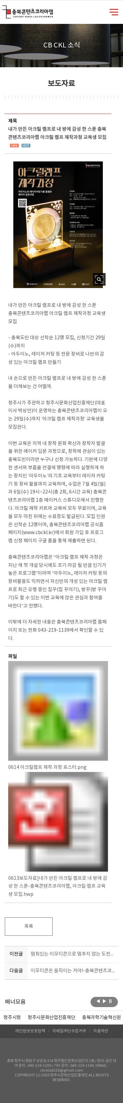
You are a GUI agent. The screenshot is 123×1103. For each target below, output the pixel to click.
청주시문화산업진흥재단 (51, 1017)
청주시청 (12, 1017)
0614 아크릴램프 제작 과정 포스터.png (47, 767)
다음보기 (104, 1001)
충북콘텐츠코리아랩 (3, 9)
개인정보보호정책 (30, 1031)
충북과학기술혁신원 (101, 1017)
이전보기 (98, 1001)
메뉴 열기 (114, 11)
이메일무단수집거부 (69, 1031)
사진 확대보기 (99, 279)
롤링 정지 (110, 1001)
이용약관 (100, 1031)
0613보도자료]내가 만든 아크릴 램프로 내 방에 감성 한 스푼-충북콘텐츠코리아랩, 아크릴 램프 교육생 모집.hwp (57, 887)
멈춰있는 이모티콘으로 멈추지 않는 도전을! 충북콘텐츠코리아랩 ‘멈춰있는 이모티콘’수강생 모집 (73, 954)
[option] (12, 1018)
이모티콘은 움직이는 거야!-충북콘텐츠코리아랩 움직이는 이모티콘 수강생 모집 (73, 971)
